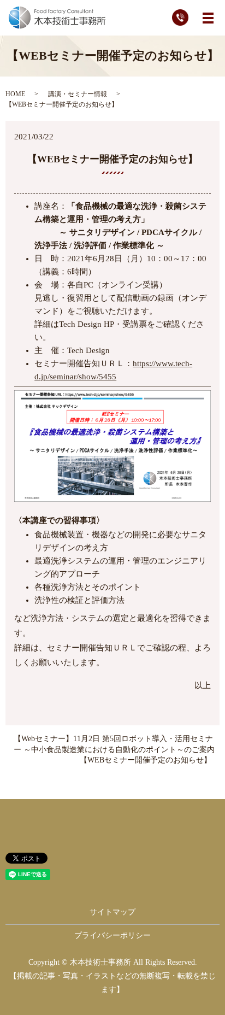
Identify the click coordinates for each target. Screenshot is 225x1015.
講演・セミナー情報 (77, 94)
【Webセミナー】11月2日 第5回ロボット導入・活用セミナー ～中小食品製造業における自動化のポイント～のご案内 (114, 744)
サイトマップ (112, 912)
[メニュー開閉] (208, 18)
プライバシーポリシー (112, 935)
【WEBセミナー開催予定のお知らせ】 (145, 760)
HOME (15, 94)
